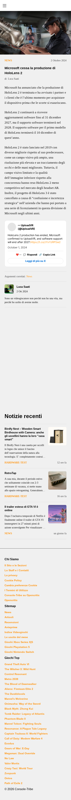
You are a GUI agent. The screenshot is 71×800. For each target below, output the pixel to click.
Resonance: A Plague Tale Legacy (26, 728)
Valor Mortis (12, 763)
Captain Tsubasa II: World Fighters (26, 733)
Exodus (9, 743)
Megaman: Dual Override (20, 753)
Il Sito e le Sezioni (16, 565)
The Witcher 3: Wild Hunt (20, 669)
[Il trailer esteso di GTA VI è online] (57, 514)
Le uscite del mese (16, 637)
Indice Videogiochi (16, 632)
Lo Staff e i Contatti (17, 570)
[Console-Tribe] (35, 5)
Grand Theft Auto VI (17, 664)
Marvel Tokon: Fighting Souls (23, 723)
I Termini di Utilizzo (16, 590)
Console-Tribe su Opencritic (22, 595)
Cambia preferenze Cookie (21, 585)
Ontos (8, 778)
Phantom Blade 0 (15, 718)
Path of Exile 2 (13, 783)
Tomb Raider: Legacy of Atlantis (24, 713)
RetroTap (10, 473)
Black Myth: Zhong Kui (19, 708)
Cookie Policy (13, 580)
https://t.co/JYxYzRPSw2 (45, 242)
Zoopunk (10, 773)
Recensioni (12, 622)
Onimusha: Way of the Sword (23, 703)
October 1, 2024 (17, 247)
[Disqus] (35, 361)
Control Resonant (16, 674)
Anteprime (11, 627)
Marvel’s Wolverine (16, 698)
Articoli (9, 617)
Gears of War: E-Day (17, 748)
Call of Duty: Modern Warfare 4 (23, 738)
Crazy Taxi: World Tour (19, 768)
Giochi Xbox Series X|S (19, 642)
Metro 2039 (11, 679)
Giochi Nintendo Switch (19, 651)
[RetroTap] (57, 480)
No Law (9, 758)
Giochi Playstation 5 (17, 647)
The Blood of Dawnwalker (20, 683)
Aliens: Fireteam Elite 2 (19, 688)
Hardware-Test (16, 462)
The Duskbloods (15, 693)
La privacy (11, 575)
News (8, 60)
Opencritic (11, 600)
